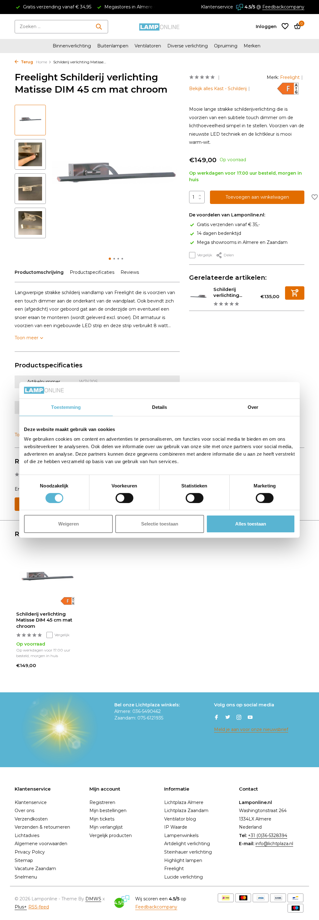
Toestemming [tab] (66, 406)
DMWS (93, 899)
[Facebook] (216, 718)
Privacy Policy (30, 852)
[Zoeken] (98, 26)
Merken (252, 46)
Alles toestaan (250, 523)
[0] (296, 27)
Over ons (24, 810)
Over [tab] (253, 406)
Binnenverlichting (72, 46)
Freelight (290, 77)
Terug (26, 62)
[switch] (124, 498)
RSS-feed (38, 907)
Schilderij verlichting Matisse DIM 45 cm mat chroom (44, 620)
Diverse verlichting (187, 46)
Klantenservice (217, 7)
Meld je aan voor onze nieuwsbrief (251, 729)
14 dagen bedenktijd (219, 233)
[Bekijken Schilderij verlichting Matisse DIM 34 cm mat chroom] (199, 297)
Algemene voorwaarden (41, 843)
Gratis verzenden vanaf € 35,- (228, 224)
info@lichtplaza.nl (274, 843)
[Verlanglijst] (285, 27)
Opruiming (225, 46)
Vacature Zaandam (35, 868)
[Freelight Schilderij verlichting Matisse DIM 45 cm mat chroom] (47, 578)
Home (41, 62)
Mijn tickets (101, 819)
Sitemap (24, 860)
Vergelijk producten (110, 835)
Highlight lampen (183, 860)
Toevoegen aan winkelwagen (257, 197)
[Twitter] (227, 718)
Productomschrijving (39, 272)
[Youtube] (250, 718)
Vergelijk (204, 255)
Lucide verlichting (183, 877)
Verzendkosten (31, 819)
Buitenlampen (112, 46)
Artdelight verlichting (187, 843)
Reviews (130, 272)
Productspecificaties (92, 272)
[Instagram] (238, 718)
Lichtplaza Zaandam (186, 810)
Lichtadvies (27, 835)
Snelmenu (26, 877)
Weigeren (68, 523)
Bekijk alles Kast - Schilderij (218, 88)
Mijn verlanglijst (106, 827)
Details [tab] (159, 406)
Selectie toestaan (159, 523)
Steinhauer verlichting (188, 852)
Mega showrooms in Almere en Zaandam (242, 242)
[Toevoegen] (294, 293)
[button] (109, 259)
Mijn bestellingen (107, 810)
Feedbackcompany (283, 7)
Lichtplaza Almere (183, 802)
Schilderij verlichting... (227, 292)
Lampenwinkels (181, 835)
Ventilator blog (180, 819)
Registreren (102, 802)
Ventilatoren (148, 46)
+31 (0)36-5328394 (267, 835)
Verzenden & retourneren (42, 827)
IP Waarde (175, 827)
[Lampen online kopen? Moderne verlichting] (159, 26)
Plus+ (21, 907)
